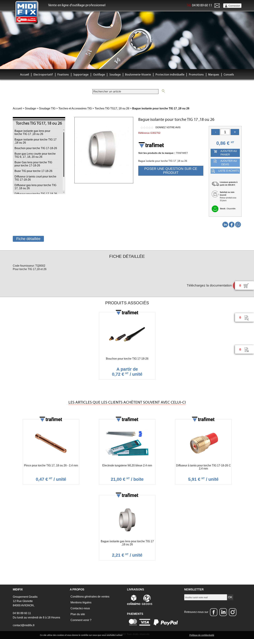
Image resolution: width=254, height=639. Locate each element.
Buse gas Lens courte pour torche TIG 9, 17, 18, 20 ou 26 (35, 155)
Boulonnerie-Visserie (138, 74)
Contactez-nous (80, 608)
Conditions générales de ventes (89, 596)
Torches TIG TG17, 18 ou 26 (112, 108)
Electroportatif (43, 74)
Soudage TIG (47, 108)
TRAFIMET (182, 153)
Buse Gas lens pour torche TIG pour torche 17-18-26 (33, 164)
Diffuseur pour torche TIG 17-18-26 (36, 193)
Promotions (196, 74)
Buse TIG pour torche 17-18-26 (33, 171)
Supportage (80, 74)
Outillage (99, 74)
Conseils (229, 74)
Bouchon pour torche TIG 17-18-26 (36, 148)
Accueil (24, 74)
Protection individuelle (170, 74)
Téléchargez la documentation (210, 285)
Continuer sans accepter (151, 635)
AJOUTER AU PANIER (228, 152)
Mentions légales (80, 602)
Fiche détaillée (28, 239)
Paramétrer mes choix (177, 635)
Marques (213, 74)
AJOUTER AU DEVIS (228, 162)
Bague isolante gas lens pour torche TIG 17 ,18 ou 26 (32, 132)
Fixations (63, 74)
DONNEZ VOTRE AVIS (168, 127)
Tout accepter (130, 635)
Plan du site (77, 614)
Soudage (115, 74)
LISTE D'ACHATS (228, 170)
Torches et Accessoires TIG (75, 108)
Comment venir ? (80, 620)
